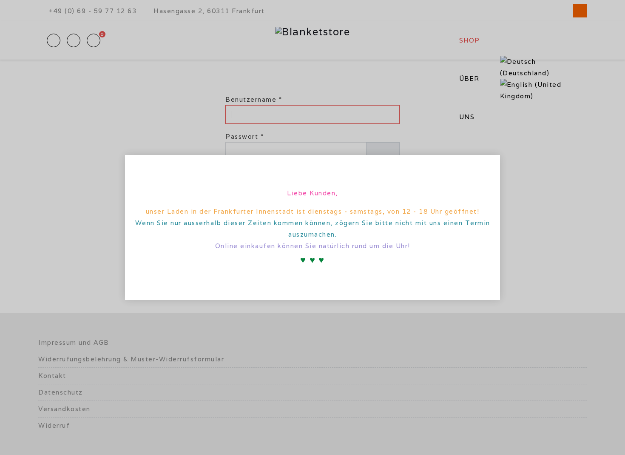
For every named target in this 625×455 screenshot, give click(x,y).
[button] (486, 166)
